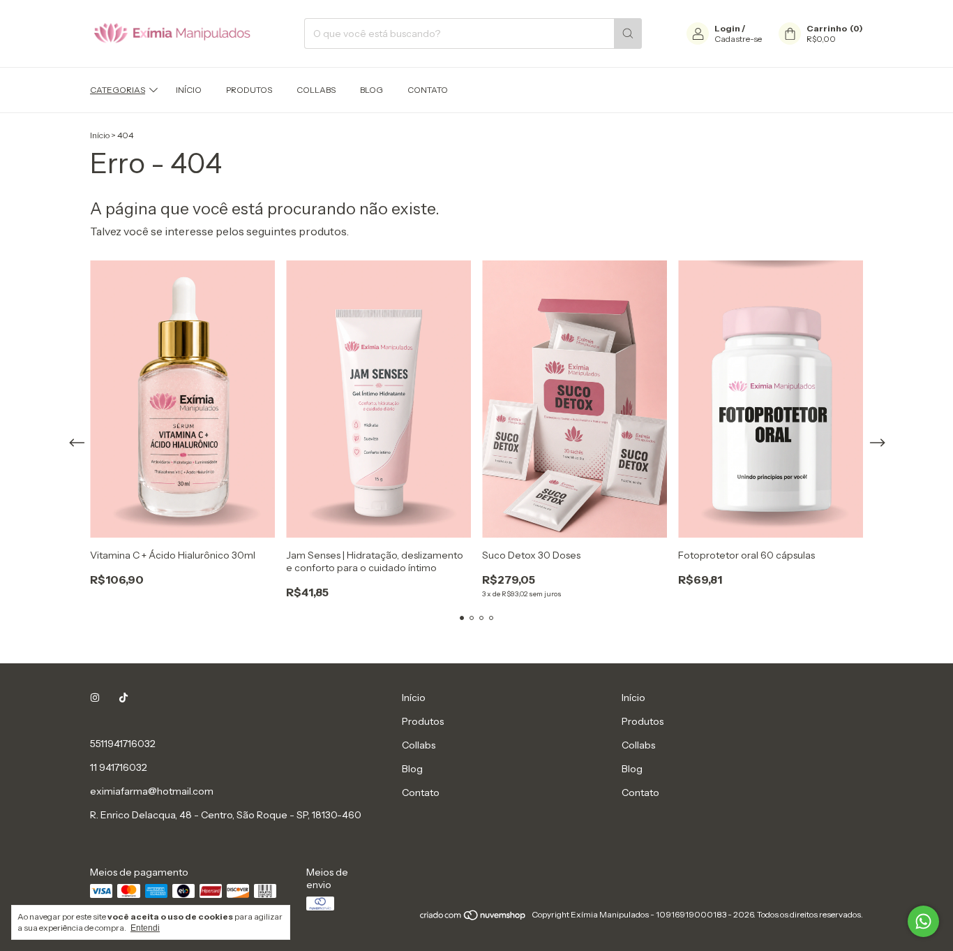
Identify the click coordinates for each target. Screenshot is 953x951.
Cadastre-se (738, 39)
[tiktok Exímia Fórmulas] (123, 697)
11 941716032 (118, 767)
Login (727, 28)
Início (189, 89)
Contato (427, 89)
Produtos (249, 89)
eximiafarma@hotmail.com (151, 791)
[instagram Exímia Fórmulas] (95, 697)
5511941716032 (123, 743)
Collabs (316, 89)
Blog (371, 89)
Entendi (145, 928)
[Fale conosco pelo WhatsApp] (923, 921)
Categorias (117, 89)
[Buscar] (628, 33)
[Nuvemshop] (473, 918)
